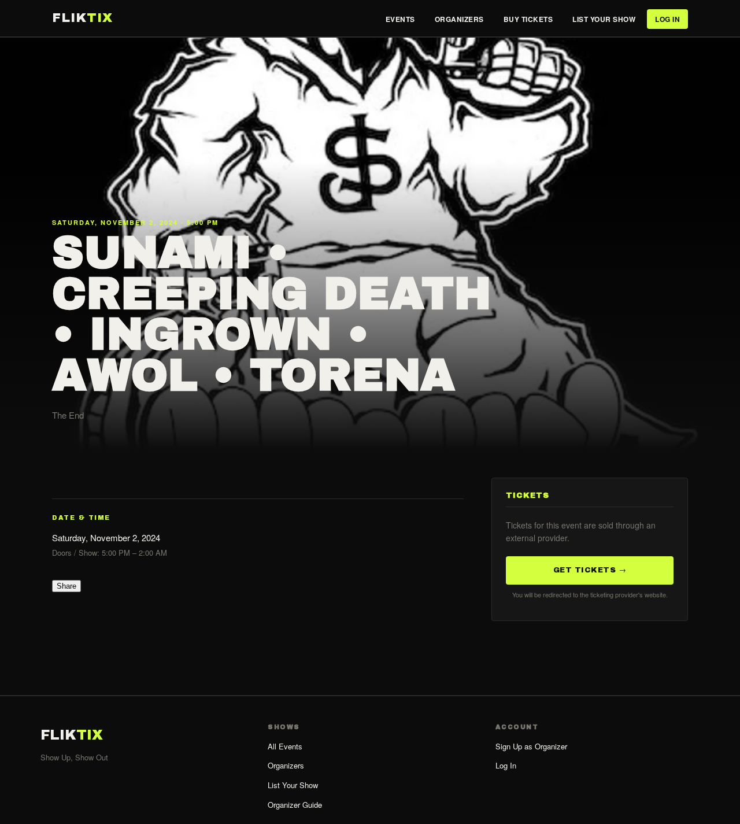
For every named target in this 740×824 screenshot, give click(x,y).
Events (400, 19)
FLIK (82, 18)
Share (66, 586)
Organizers (459, 19)
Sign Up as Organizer (531, 746)
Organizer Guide (295, 804)
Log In (667, 19)
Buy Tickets (528, 19)
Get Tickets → (590, 570)
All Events (285, 746)
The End (68, 415)
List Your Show (603, 19)
